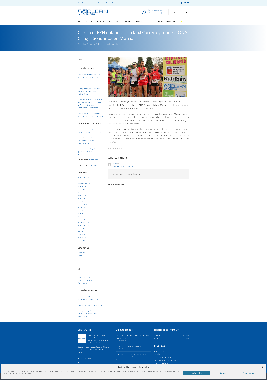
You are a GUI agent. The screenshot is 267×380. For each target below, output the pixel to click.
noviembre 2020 (83, 177)
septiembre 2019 (84, 183)
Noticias (80, 256)
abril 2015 (81, 240)
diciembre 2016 (83, 222)
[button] (263, 367)
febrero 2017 (82, 219)
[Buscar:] (90, 60)
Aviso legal (157, 354)
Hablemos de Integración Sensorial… (90, 83)
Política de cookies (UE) (162, 363)
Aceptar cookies (196, 373)
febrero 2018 (82, 204)
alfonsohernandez (111, 44)
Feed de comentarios (85, 280)
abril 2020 (81, 180)
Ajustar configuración (250, 373)
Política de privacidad (161, 351)
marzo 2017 (82, 216)
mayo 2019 (82, 186)
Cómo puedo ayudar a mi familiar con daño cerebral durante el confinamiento (89, 91)
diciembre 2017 (83, 207)
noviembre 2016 (83, 225)
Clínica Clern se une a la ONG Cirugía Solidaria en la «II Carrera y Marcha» (90, 114)
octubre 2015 (82, 231)
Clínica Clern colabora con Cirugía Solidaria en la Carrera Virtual (89, 75)
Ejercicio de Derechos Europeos (165, 360)
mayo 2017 (82, 213)
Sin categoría (82, 262)
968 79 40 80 (155, 13)
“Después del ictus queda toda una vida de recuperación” (90, 151)
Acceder (80, 274)
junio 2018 (81, 201)
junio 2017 (81, 210)
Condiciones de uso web (162, 357)
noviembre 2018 (83, 198)
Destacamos (119, 148)
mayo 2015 (82, 237)
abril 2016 (81, 228)
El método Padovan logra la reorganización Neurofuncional (90, 140)
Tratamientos (93, 160)
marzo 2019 (82, 192)
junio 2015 (81, 234)
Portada (47, 55)
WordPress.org (83, 283)
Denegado (223, 373)
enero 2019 (82, 195)
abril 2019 (81, 189)
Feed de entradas (84, 277)
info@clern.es (112, 3)
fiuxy (115, 163)
